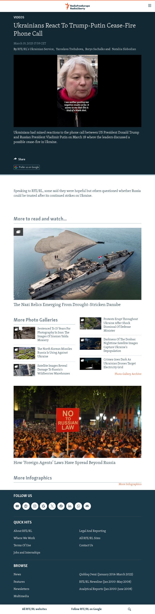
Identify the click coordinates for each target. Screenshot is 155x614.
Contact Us (86, 545)
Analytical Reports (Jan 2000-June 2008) (105, 588)
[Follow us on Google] (43, 506)
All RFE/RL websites (34, 609)
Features (19, 581)
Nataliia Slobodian (124, 49)
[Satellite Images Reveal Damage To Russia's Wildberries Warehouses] (24, 370)
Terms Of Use (22, 545)
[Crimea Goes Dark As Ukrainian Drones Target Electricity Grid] (90, 364)
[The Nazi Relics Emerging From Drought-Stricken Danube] (77, 264)
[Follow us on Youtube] (17, 506)
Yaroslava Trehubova (69, 49)
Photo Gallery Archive (128, 374)
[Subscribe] (87, 506)
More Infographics (130, 484)
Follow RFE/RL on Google (86, 609)
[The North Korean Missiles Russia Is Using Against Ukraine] (24, 353)
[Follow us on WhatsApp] (78, 506)
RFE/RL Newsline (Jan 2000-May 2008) (105, 581)
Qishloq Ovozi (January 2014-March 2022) (106, 574)
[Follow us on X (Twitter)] (52, 506)
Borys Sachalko (95, 49)
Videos (19, 17)
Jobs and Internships (27, 552)
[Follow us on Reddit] (25, 506)
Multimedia (21, 596)
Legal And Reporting (92, 531)
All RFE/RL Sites (89, 538)
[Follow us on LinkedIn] (69, 506)
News (17, 574)
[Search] (129, 609)
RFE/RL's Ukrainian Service (35, 49)
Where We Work (24, 538)
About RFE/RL (23, 531)
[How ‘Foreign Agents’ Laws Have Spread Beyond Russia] (77, 422)
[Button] (19, 160)
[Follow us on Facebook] (60, 506)
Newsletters (21, 588)
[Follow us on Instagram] (34, 506)
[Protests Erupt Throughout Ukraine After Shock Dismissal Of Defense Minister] (90, 323)
